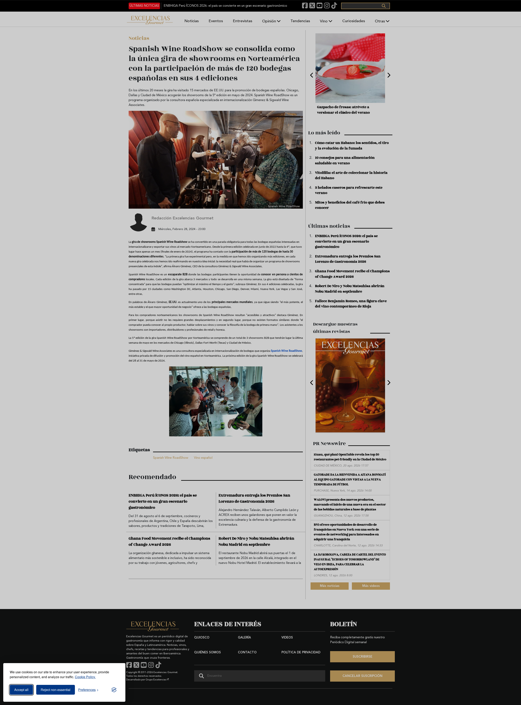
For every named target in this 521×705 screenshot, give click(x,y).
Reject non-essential (55, 689)
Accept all (21, 689)
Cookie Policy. (85, 676)
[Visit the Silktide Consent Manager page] (114, 690)
